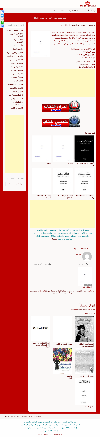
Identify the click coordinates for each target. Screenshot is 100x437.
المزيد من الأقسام (15, 108)
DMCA (63, 10)
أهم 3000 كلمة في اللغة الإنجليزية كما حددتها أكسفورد (41, 345)
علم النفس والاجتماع (15, 95)
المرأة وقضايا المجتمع (14, 74)
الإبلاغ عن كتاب (38, 416)
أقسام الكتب (85, 10)
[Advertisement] (62, 83)
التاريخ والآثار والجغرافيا (14, 53)
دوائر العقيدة (17, 91)
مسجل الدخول (82, 309)
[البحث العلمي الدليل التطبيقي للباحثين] (84, 329)
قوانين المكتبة (15, 416)
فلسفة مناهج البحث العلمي (65, 377)
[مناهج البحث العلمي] (84, 391)
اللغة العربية (76, 25)
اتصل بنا (56, 10)
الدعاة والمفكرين (16, 60)
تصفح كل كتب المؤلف (41, 264)
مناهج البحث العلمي (86, 406)
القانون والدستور (16, 70)
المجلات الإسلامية (16, 88)
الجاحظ (81, 67)
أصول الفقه (18, 45)
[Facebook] (2, 12)
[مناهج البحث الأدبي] (84, 361)
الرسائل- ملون (80, 61)
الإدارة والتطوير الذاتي (14, 30)
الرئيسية (93, 10)
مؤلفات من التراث (15, 98)
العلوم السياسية (16, 67)
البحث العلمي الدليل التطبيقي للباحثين (86, 345)
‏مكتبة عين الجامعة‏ (15, 184)
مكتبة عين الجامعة (88, 25)
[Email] (2, 19)
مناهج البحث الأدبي (87, 376)
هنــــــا (54, 239)
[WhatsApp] (2, 22)
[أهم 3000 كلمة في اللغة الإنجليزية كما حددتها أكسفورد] (40, 328)
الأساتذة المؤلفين (73, 10)
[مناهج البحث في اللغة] (62, 329)
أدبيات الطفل (17, 49)
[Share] (2, 26)
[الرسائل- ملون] (40, 44)
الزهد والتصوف (16, 63)
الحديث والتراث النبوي (14, 56)
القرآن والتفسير (16, 77)
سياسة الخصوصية (27, 416)
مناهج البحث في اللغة (64, 344)
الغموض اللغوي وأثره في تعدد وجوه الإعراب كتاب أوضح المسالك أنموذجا (66, 291)
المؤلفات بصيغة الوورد (14, 84)
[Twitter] (2, 15)
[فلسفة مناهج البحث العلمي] (62, 361)
